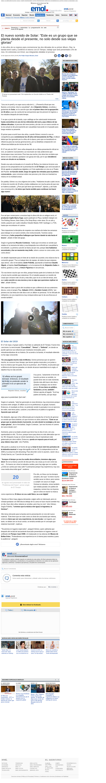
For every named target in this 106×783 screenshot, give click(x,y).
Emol (2, 0)
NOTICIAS (4, 763)
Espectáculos (40, 15)
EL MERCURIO (49, 768)
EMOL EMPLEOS (34, 766)
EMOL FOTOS (19, 768)
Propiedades (40, 0)
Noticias (32, 17)
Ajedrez (64, 280)
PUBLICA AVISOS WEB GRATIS (70, 466)
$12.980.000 (67, 517)
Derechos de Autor (16, 776)
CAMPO (57, 763)
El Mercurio (8, 0)
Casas (66, 0)
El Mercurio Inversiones (5, 684)
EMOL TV (17, 766)
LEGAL (47, 771)
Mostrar (39, 4)
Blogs (14, 0)
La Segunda (71, 0)
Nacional (8, 15)
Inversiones (28, 0)
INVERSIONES (59, 765)
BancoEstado (50, 683)
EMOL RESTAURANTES (21, 770)
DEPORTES (5, 766)
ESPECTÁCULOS (6, 768)
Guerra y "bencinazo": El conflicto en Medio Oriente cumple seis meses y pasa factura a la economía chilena (70, 95)
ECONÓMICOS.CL (71, 763)
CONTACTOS (33, 768)
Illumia (18, 683)
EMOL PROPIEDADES (36, 765)
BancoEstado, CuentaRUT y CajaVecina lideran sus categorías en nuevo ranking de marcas (52, 697)
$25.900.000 (67, 506)
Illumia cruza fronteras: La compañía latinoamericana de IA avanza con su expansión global (23, 697)
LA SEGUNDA (59, 768)
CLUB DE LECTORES (48, 764)
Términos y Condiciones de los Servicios (44, 776)
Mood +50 (34, 683)
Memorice (65, 262)
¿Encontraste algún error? (32, 544)
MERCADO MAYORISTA (70, 769)
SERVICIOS (18, 765)
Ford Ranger (72, 502)
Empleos (47, 0)
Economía (16, 15)
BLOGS (47, 769)
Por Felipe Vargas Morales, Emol (28, 55)
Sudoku (64, 314)
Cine (12, 17)
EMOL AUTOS (33, 763)
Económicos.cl (55, 0)
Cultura (27, 17)
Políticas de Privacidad (27, 776)
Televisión (17, 17)
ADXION (69, 765)
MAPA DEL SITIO (34, 770)
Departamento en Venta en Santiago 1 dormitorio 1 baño (73, 490)
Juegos (65, 215)
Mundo (32, 15)
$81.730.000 (67, 496)
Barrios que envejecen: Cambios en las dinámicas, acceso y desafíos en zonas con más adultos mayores (70, 76)
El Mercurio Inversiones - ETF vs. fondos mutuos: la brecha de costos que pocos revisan (7, 699)
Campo (23, 0)
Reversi (64, 245)
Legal (18, 0)
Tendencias (50, 15)
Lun (76, 0)
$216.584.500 (67, 480)
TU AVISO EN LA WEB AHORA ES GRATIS (70, 521)
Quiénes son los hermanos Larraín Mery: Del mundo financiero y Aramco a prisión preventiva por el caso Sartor (70, 113)
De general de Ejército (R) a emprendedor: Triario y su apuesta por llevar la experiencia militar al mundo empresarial (69, 429)
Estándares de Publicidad (61, 776)
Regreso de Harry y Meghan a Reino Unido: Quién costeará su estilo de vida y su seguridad (70, 190)
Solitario (64, 297)
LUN (56, 766)
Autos (34, 0)
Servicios (64, 15)
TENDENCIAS (19, 763)
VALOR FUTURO (71, 766)
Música (22, 17)
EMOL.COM (48, 766)
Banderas (65, 228)
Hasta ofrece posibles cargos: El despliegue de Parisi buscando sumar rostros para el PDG (69, 131)
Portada (8, 17)
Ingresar (66, 11)
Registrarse (73, 11)
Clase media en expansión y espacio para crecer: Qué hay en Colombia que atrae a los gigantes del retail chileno (70, 149)
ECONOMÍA (5, 765)
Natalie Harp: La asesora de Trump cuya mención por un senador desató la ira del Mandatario (69, 207)
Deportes (24, 15)
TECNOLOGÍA (5, 770)
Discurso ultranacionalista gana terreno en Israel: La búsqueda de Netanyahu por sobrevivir (69, 173)
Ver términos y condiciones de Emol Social (30, 632)
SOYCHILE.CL (59, 770)
